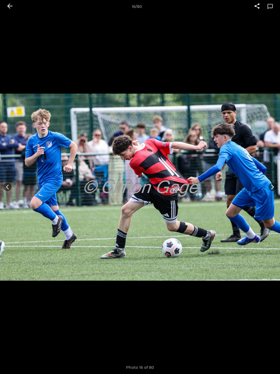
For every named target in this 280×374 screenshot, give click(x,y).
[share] (257, 6)
